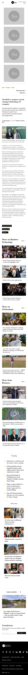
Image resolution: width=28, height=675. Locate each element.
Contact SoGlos (5, 657)
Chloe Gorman (6, 120)
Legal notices (18, 665)
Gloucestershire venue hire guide (13, 540)
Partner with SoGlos (15, 657)
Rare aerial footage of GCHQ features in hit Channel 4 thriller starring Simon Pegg (14, 424)
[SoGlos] (14, 2)
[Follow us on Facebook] (3, 652)
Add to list (22, 92)
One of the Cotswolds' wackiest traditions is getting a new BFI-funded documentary (13, 350)
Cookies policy (5, 665)
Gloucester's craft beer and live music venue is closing (15, 462)
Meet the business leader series (12, 576)
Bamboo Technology (7, 225)
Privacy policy (12, 665)
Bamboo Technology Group (18, 148)
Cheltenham (5, 229)
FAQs (22, 657)
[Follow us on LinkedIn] (17, 652)
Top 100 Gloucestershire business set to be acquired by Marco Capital (15, 495)
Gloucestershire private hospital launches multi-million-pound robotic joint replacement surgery (13, 402)
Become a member (22, 1)
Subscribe (20, 633)
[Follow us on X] (13, 652)
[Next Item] (20, 592)
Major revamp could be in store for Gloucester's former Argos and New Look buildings (15, 487)
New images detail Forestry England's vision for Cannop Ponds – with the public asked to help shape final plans (14, 614)
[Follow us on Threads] (6, 652)
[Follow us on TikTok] (23, 652)
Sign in (24, 3)
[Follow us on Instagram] (10, 652)
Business (4, 232)
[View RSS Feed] (27, 652)
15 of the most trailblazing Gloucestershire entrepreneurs (13, 522)
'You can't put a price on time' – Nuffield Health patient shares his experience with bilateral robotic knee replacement (14, 371)
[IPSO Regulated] (7, 646)
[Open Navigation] (3, 2)
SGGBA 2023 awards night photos (12, 280)
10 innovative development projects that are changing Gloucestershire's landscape (13, 558)
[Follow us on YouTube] (20, 652)
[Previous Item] (18, 592)
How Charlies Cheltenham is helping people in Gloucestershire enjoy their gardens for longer (13, 329)
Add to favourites (20, 90)
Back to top (4, 672)
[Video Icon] (24, 256)
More (23, 240)
